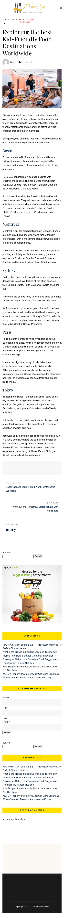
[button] (6, 8)
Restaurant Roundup (27, 20)
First (4, 707)
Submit (7, 732)
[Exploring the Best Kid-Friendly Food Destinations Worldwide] (32, 88)
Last (4, 718)
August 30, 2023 (11, 19)
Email (6, 721)
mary (13, 62)
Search (6, 552)
